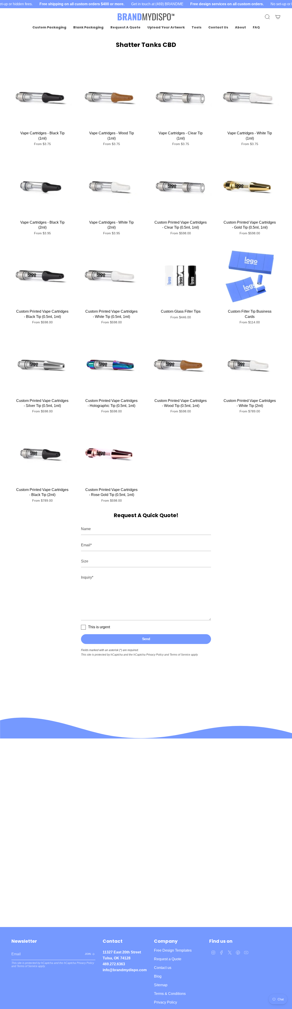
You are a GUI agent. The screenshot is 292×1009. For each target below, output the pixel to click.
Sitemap (160, 985)
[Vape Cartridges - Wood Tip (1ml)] (111, 97)
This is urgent (99, 627)
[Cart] (278, 17)
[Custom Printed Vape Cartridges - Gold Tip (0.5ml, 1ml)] (250, 187)
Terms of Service (180, 654)
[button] (49, 27)
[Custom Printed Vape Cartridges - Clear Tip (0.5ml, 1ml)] (180, 187)
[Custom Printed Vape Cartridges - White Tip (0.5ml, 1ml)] (111, 276)
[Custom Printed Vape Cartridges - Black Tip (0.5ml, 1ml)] (42, 276)
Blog (158, 976)
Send (146, 639)
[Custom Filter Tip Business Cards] (250, 276)
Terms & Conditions (170, 994)
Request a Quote (167, 959)
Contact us (162, 968)
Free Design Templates (173, 950)
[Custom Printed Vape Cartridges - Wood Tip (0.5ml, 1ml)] (180, 365)
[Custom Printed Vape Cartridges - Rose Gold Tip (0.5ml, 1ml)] (111, 454)
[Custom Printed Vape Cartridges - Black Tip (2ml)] (42, 454)
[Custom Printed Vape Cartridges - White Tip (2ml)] (250, 365)
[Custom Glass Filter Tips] (180, 276)
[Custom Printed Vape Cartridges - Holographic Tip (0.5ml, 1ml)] (111, 365)
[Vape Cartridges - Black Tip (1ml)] (42, 97)
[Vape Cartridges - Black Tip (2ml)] (42, 187)
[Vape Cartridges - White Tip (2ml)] (111, 187)
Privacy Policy (155, 654)
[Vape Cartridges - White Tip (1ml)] (250, 97)
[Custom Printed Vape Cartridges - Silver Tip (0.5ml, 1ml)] (42, 365)
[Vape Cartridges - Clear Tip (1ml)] (180, 97)
